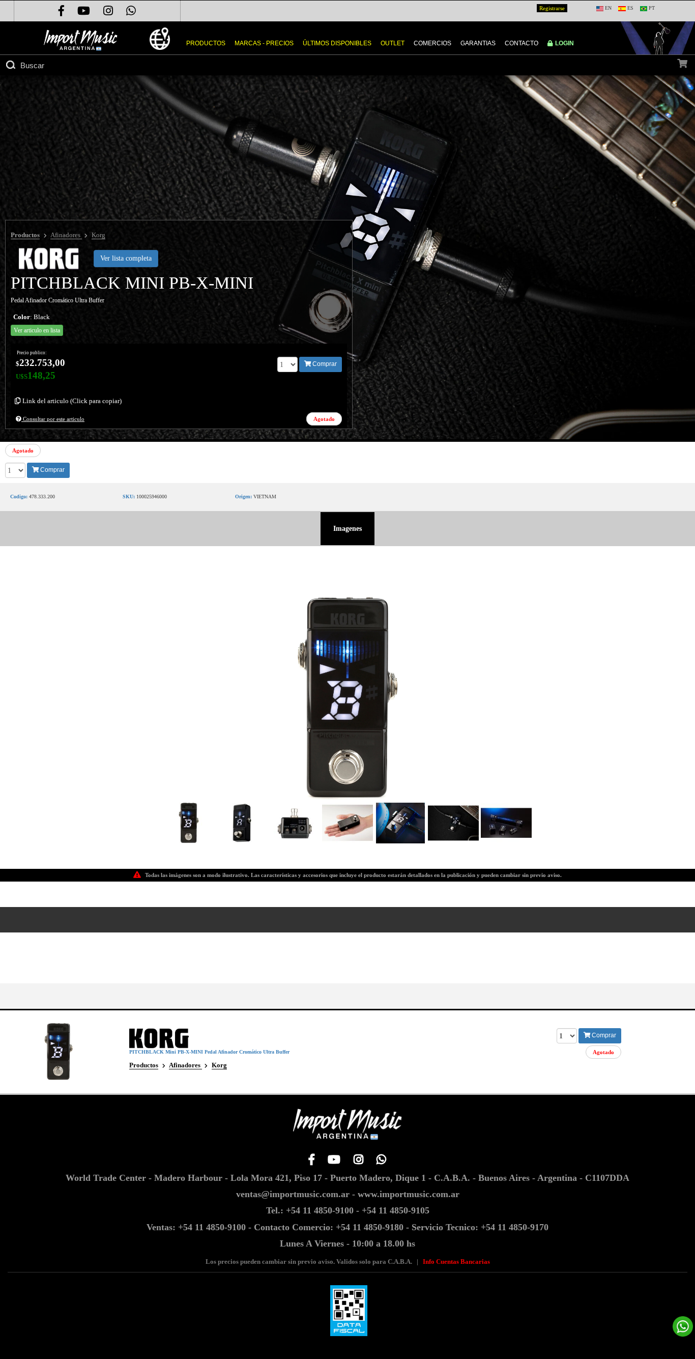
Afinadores (66, 235)
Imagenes (347, 528)
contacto (521, 43)
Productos (25, 235)
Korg (98, 235)
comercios (432, 43)
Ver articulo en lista (37, 330)
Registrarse (552, 8)
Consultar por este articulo (52, 419)
